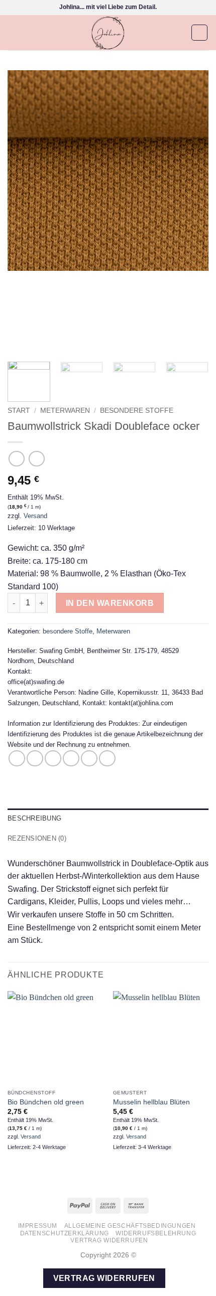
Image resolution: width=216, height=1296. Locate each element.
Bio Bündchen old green (46, 1102)
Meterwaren (65, 410)
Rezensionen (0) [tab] (37, 838)
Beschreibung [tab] (34, 818)
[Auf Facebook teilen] (35, 758)
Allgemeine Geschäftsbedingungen (130, 1225)
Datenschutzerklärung (64, 1233)
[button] (14, 32)
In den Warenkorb (110, 603)
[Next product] (16, 458)
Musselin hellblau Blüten (151, 1102)
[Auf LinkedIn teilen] (107, 758)
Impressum (38, 1225)
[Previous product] (36, 458)
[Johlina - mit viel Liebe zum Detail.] (108, 32)
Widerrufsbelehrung (156, 1233)
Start (19, 410)
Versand (35, 516)
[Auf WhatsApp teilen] (17, 758)
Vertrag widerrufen (109, 1240)
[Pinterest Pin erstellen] (89, 758)
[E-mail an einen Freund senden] (71, 758)
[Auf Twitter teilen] (53, 758)
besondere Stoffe (136, 410)
